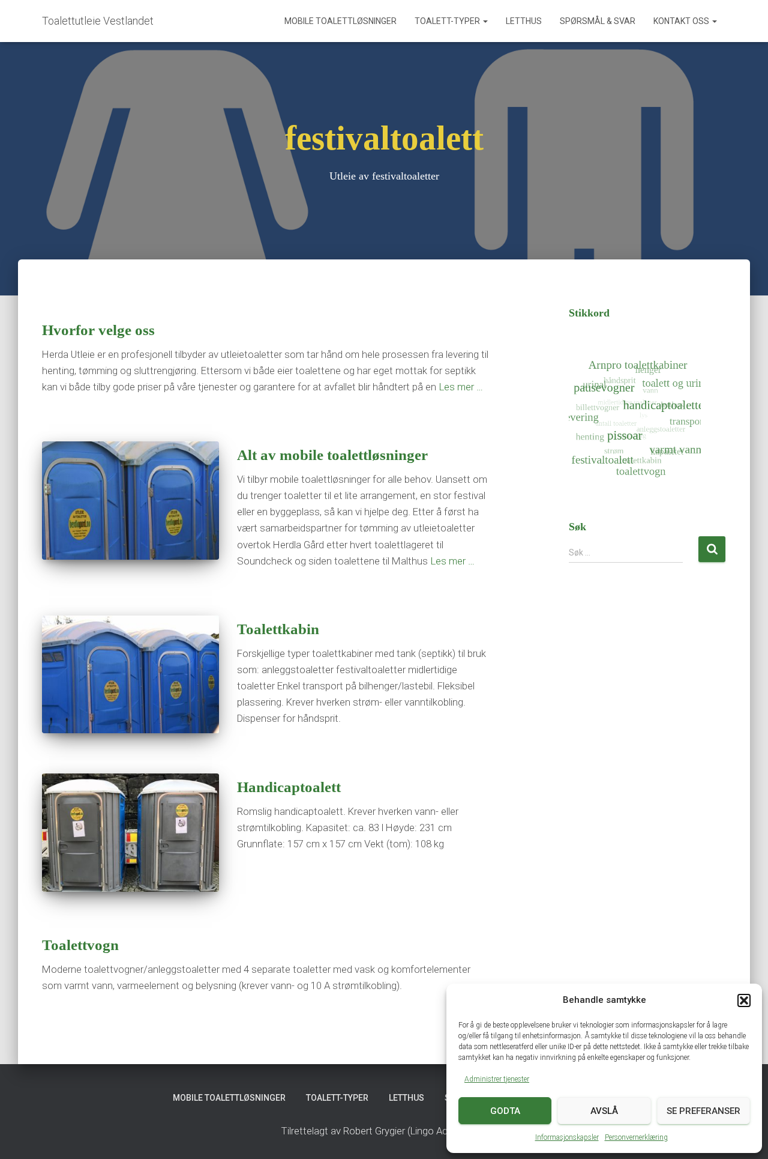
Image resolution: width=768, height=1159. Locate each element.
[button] (744, 1000)
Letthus (524, 21)
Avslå (604, 1111)
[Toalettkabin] (130, 675)
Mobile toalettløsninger (340, 21)
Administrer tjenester (496, 1079)
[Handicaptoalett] (130, 832)
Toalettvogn (80, 945)
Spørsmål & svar (597, 21)
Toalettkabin (278, 629)
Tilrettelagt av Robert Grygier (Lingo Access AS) (384, 1131)
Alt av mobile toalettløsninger (332, 455)
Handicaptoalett (289, 787)
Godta (505, 1111)
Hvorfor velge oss (98, 330)
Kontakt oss (682, 21)
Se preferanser (703, 1111)
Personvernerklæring (636, 1137)
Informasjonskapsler (567, 1137)
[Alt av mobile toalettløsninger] (130, 500)
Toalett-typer (448, 21)
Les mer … (461, 387)
